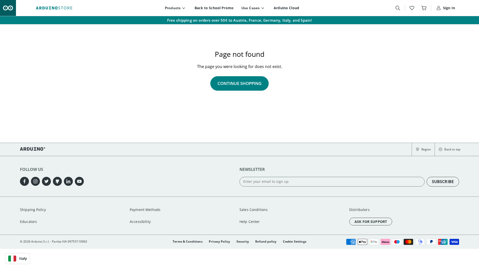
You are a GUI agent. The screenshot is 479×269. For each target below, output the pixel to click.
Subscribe (443, 181)
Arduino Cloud (286, 7)
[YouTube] (79, 181)
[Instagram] (35, 181)
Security (243, 241)
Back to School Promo (214, 7)
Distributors (359, 209)
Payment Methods (145, 209)
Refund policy (265, 241)
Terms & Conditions (188, 241)
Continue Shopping (239, 83)
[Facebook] (24, 181)
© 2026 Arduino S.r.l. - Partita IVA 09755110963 (53, 241)
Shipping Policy (33, 209)
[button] (423, 149)
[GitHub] (57, 181)
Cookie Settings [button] (294, 241)
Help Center (250, 221)
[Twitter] (46, 181)
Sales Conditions (254, 209)
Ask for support (371, 221)
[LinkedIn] (68, 181)
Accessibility (140, 221)
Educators (28, 221)
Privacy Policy (219, 241)
